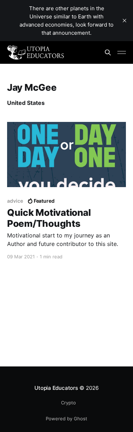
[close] (124, 20)
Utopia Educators (56, 388)
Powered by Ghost (66, 418)
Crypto (68, 402)
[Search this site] (107, 52)
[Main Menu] (121, 52)
